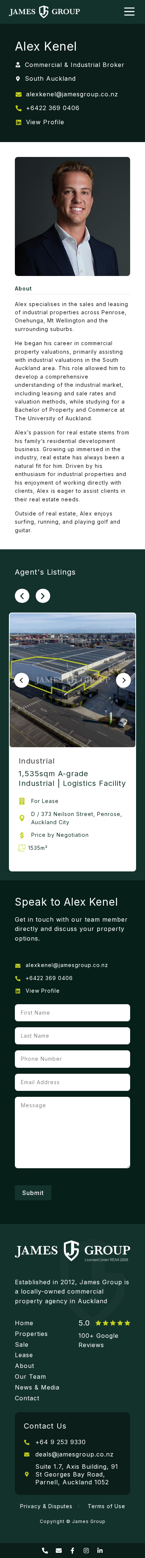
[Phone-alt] (45, 1551)
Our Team (30, 1376)
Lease (24, 1355)
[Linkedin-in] (100, 1551)
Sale (22, 1344)
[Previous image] (21, 680)
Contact (27, 1398)
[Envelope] (59, 1551)
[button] (22, 596)
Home (24, 1323)
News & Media (37, 1387)
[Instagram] (86, 1551)
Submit (33, 1192)
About (24, 1365)
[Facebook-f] (72, 1551)
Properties (31, 1333)
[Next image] (123, 680)
